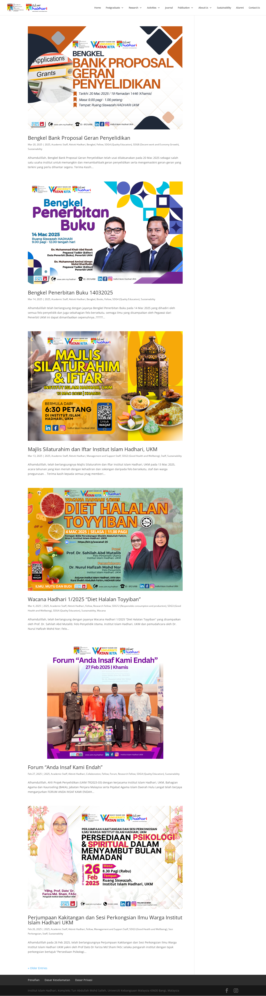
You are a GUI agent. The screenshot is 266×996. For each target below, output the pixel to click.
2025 (47, 144)
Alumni (240, 7)
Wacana (101, 610)
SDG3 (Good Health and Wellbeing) (141, 456)
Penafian (34, 980)
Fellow (100, 144)
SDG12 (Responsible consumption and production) (139, 606)
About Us (203, 7)
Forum (113, 774)
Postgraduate (113, 7)
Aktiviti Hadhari (77, 144)
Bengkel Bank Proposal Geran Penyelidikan (79, 137)
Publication (183, 7)
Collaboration (93, 774)
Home (97, 7)
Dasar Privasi (83, 980)
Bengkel (91, 144)
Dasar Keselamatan (57, 980)
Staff (163, 456)
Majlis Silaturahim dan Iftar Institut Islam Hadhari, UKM (92, 449)
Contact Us (254, 7)
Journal (169, 7)
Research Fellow (102, 606)
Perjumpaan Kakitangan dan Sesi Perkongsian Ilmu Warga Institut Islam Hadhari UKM (105, 920)
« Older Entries (37, 968)
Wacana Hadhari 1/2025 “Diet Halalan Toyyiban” (84, 599)
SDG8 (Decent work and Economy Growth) (156, 144)
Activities (151, 7)
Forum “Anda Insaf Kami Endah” (65, 767)
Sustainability (224, 7)
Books (100, 299)
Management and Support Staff (104, 456)
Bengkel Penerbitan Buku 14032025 (70, 292)
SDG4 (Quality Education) (118, 144)
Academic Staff (59, 144)
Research (133, 7)
